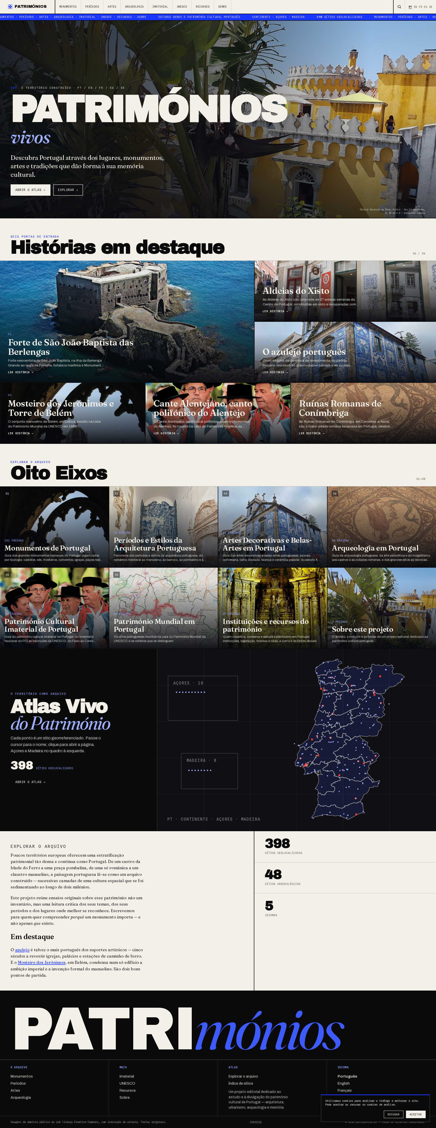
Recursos (202, 6)
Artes (112, 6)
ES (425, 6)
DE (430, 6)
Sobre (222, 6)
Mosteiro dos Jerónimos (41, 962)
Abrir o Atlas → (30, 190)
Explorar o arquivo (243, 1076)
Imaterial (160, 6)
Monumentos (68, 6)
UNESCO (182, 6)
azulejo (22, 949)
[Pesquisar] (399, 7)
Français (345, 1090)
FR (420, 6)
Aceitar (416, 1114)
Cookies (256, 1122)
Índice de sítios (241, 1083)
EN (415, 6)
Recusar (394, 1114)
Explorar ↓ (68, 190)
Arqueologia (134, 6)
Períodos (92, 6)
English (344, 1083)
